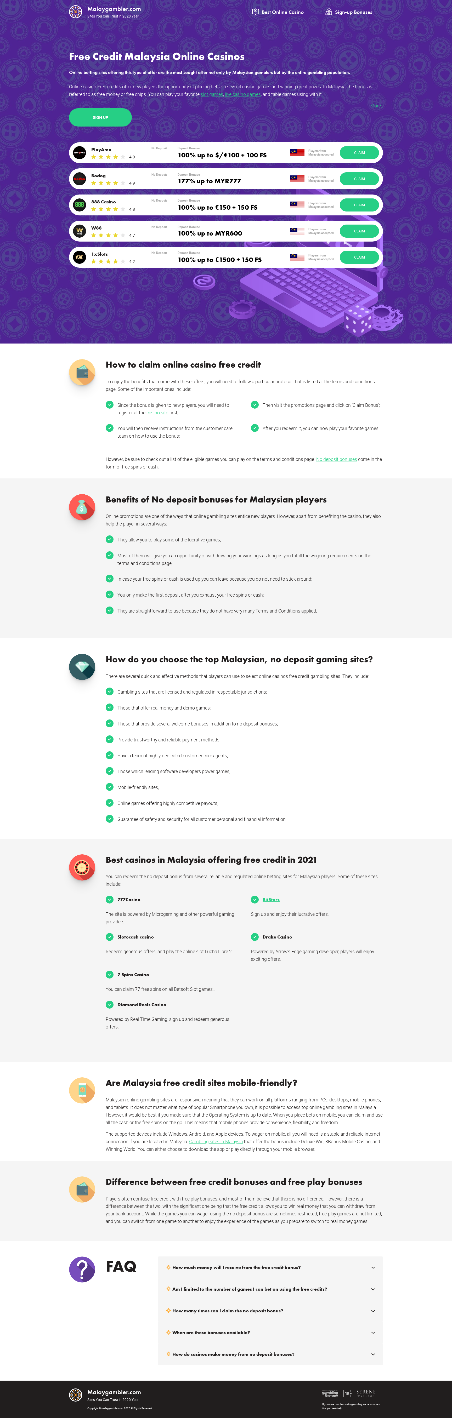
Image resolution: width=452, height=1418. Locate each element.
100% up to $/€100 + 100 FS (222, 155)
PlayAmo (101, 149)
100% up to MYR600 (210, 233)
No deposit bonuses (336, 459)
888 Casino (103, 202)
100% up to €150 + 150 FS (218, 207)
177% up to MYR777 (209, 180)
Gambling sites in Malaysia (216, 1141)
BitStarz (271, 899)
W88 (96, 228)
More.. (376, 105)
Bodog (98, 176)
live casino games (243, 94)
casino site (157, 412)
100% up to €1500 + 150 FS (220, 259)
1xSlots (99, 254)
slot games (212, 94)
